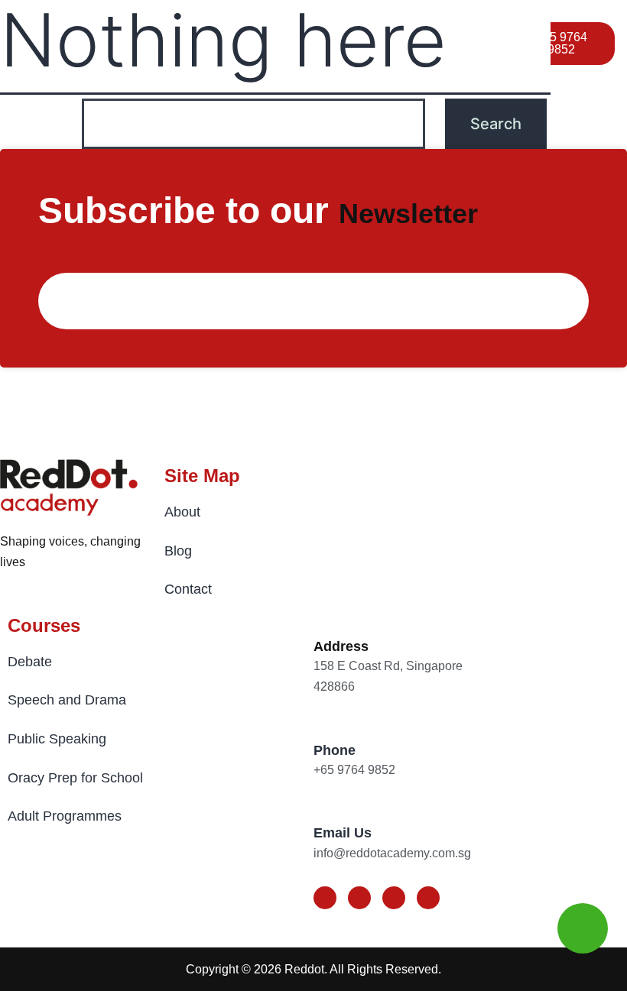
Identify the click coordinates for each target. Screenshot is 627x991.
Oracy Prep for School (75, 777)
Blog (178, 551)
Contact (188, 589)
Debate (30, 661)
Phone (335, 750)
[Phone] (324, 723)
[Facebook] (325, 897)
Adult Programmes (65, 816)
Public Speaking (57, 738)
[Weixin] (428, 897)
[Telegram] (393, 897)
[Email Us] (324, 806)
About (182, 512)
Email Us (343, 832)
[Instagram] (359, 897)
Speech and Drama (67, 700)
